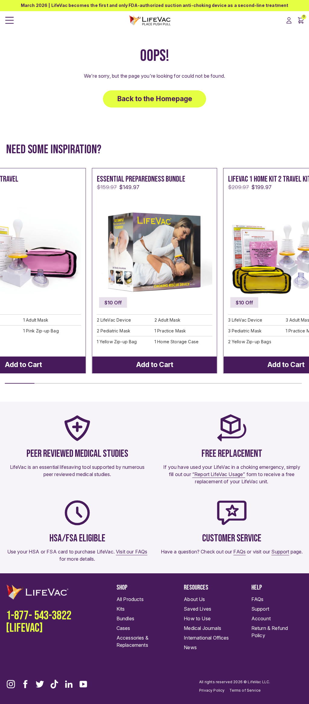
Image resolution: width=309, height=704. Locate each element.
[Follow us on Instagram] (11, 684)
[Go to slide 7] (197, 383)
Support (280, 552)
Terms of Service (245, 690)
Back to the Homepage (154, 99)
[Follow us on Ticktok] (54, 684)
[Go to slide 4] (108, 383)
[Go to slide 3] (79, 383)
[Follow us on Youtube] (83, 684)
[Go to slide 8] (227, 383)
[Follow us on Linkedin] (69, 684)
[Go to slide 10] (287, 383)
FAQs (239, 552)
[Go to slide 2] (49, 383)
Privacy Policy (212, 690)
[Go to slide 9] (257, 383)
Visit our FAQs (131, 552)
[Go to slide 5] (138, 383)
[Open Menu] (9, 20)
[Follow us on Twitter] (40, 684)
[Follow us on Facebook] (25, 684)
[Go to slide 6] (168, 383)
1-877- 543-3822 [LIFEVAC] (38, 621)
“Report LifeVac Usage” (218, 474)
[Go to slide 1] (19, 383)
